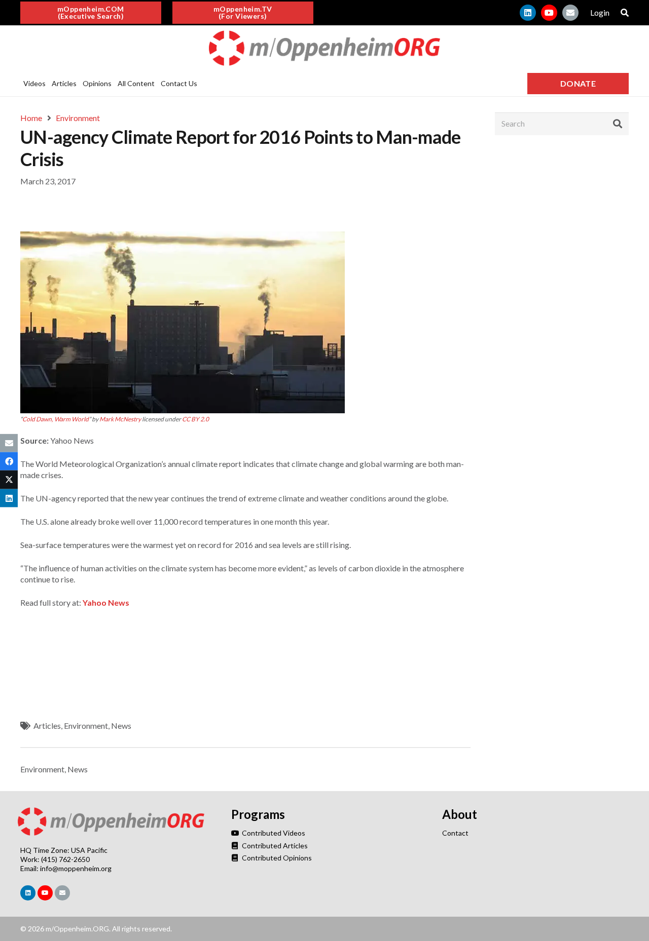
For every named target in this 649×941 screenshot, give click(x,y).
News (121, 725)
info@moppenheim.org (76, 868)
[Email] (570, 13)
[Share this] (9, 461)
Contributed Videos (272, 833)
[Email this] (9, 443)
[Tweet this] (9, 480)
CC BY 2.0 (195, 419)
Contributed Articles (274, 845)
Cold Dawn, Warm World (55, 419)
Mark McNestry (120, 419)
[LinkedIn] (528, 13)
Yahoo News (106, 602)
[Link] (324, 48)
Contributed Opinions (276, 857)
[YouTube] (549, 13)
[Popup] (625, 13)
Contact (455, 833)
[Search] (617, 123)
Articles (47, 725)
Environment (86, 725)
